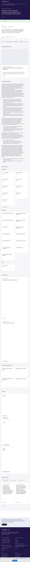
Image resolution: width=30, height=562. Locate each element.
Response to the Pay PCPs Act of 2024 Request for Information (13, 68)
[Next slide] (5, 506)
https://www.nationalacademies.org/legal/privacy (21, 558)
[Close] (29, 558)
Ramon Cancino (5, 179)
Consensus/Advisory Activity (6, 8)
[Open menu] (27, 1)
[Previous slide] (3, 506)
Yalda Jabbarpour (19, 186)
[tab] (3, 37)
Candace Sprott (5, 193)
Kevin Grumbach (5, 186)
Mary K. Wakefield (19, 172)
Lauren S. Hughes (5, 172)
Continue (15, 560)
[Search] (25, 1)
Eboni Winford (18, 193)
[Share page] (3, 17)
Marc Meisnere (5, 199)
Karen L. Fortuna (19, 179)
